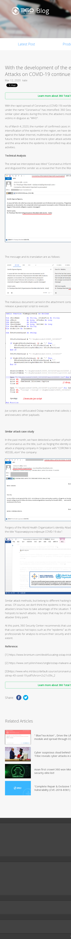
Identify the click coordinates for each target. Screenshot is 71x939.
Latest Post (26, 44)
